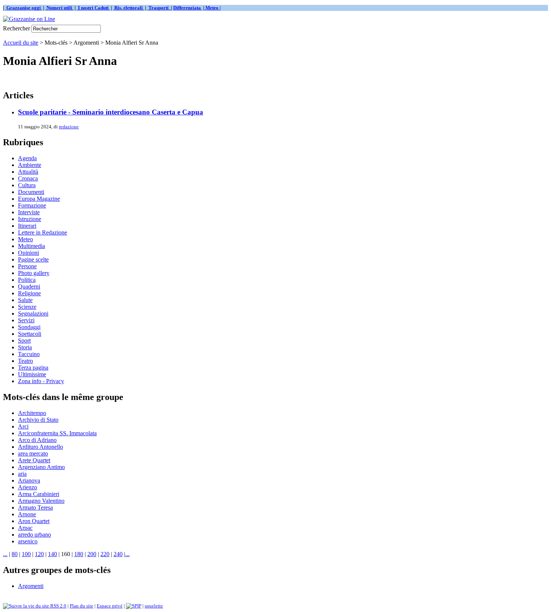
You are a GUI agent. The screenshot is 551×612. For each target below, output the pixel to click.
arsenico (27, 541)
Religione (29, 293)
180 (78, 554)
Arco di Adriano (37, 440)
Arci (23, 426)
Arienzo (27, 487)
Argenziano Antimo (41, 467)
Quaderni (29, 286)
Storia (25, 347)
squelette (154, 606)
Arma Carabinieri (38, 494)
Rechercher (16, 28)
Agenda (27, 158)
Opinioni (28, 253)
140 (52, 554)
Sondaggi (29, 327)
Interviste (29, 212)
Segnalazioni (33, 313)
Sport (24, 340)
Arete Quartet (34, 460)
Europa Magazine (39, 198)
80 (15, 554)
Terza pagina (33, 367)
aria (22, 474)
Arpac (25, 528)
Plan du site (81, 606)
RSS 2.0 (57, 606)
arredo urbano (34, 534)
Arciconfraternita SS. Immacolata (57, 433)
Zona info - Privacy (41, 381)
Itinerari (27, 226)
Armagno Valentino (41, 501)
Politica (27, 280)
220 (104, 554)
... (5, 554)
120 (39, 554)
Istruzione (29, 219)
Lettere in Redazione (42, 232)
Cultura (27, 185)
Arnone (27, 514)
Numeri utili (59, 8)
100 (26, 554)
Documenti (31, 192)
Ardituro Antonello (40, 447)
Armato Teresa (35, 507)
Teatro (25, 361)
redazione (69, 126)
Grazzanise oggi (23, 8)
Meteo (25, 239)
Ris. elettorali (128, 8)
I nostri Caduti (93, 8)
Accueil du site (20, 42)
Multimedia (31, 246)
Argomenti (30, 586)
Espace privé (110, 606)
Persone (27, 266)
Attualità (28, 171)
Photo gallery (33, 273)
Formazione (32, 205)
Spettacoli (29, 334)
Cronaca (28, 178)
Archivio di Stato (38, 420)
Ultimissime (32, 374)
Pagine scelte (33, 259)
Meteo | (212, 8)
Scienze (27, 307)
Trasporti (159, 8)
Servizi (26, 320)
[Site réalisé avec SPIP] (133, 606)
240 (118, 554)
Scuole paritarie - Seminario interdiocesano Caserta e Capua (110, 112)
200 (91, 554)
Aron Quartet (33, 521)
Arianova (29, 480)
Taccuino (29, 354)
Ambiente (29, 165)
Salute (25, 300)
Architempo (32, 413)
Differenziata (187, 8)
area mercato (33, 453)
